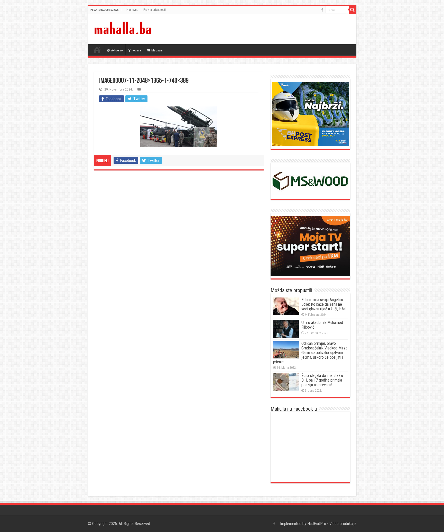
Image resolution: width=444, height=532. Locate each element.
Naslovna (132, 10)
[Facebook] (322, 10)
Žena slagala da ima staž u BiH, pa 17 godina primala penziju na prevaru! (322, 380)
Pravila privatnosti (154, 10)
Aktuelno (117, 50)
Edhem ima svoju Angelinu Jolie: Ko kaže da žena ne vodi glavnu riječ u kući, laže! (323, 304)
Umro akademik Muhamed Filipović (322, 325)
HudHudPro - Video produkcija (331, 523)
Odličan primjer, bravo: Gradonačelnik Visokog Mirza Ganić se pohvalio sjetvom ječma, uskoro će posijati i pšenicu (310, 352)
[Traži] (352, 10)
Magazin (157, 50)
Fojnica (136, 50)
